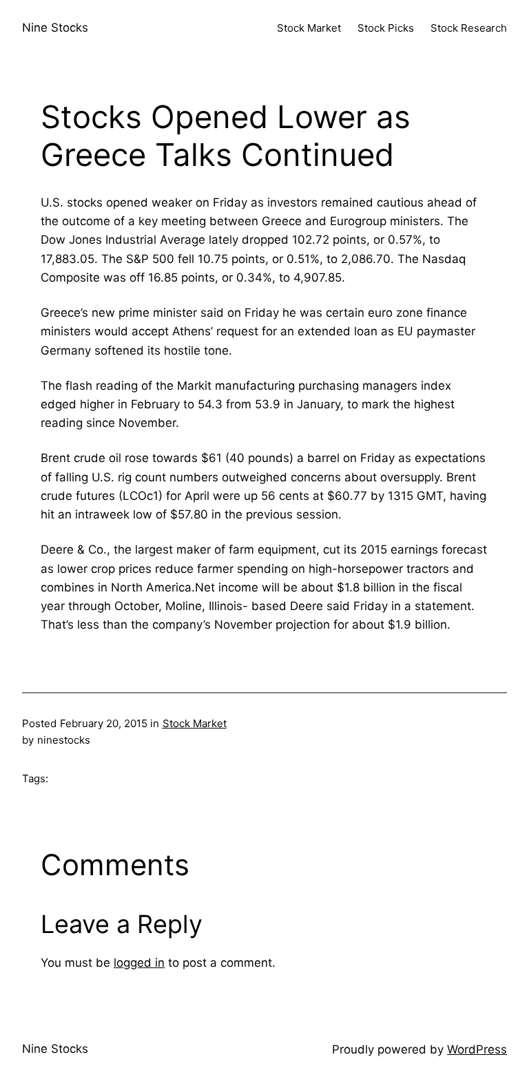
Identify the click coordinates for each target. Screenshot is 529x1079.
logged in (139, 963)
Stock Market (195, 723)
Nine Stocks (55, 27)
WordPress (477, 1049)
